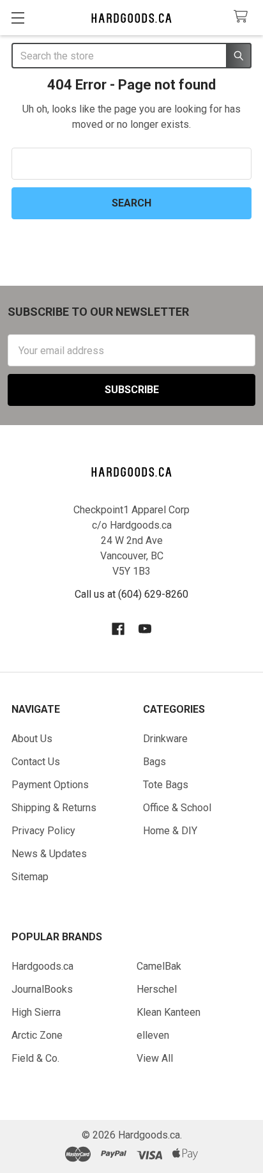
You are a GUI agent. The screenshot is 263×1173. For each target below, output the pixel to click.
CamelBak (159, 966)
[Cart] (243, 17)
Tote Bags (165, 785)
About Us (31, 739)
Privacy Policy (43, 831)
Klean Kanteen (168, 1012)
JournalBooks (42, 989)
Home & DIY (170, 831)
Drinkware (165, 739)
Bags (154, 762)
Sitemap (30, 877)
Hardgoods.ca (42, 966)
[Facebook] (118, 629)
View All (155, 1058)
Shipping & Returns (53, 808)
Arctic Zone (37, 1035)
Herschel (157, 989)
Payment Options (50, 785)
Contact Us (35, 762)
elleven (153, 1035)
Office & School (177, 808)
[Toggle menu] (17, 17)
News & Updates (49, 854)
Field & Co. (35, 1058)
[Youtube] (144, 629)
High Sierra (36, 1012)
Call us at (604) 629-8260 (131, 594)
